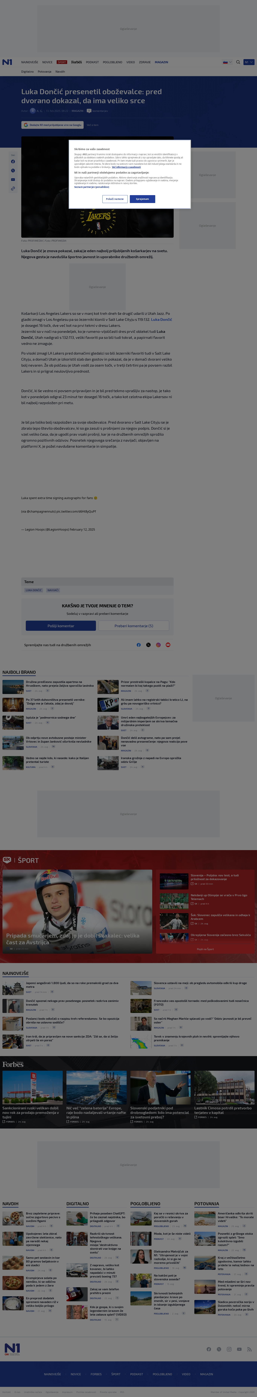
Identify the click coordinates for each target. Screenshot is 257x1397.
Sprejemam (142, 199)
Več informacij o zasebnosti (126, 167)
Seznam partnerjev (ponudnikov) (91, 187)
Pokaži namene (115, 199)
